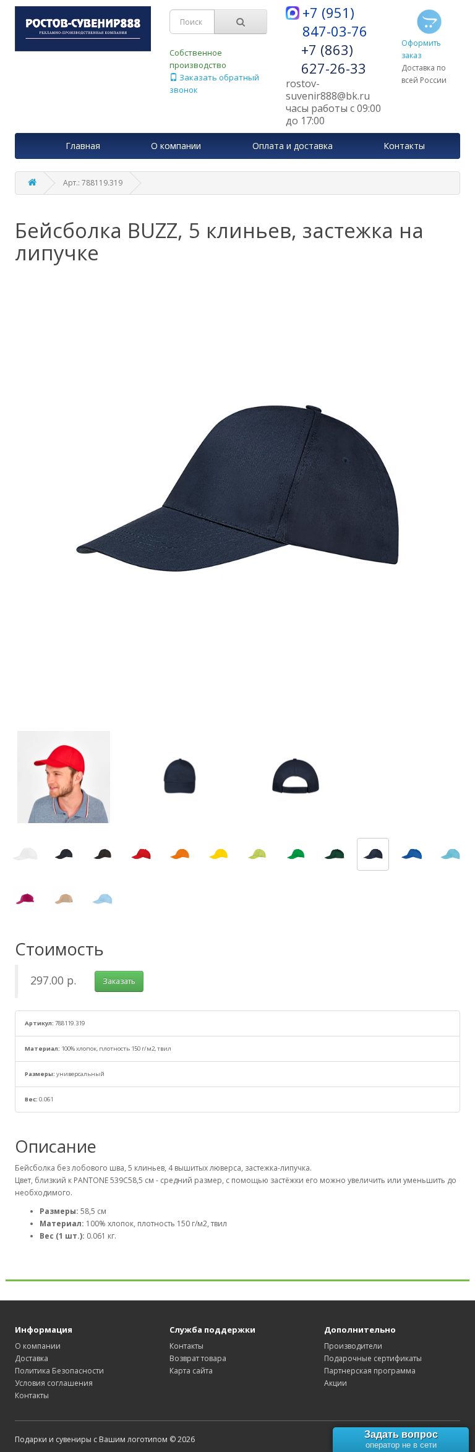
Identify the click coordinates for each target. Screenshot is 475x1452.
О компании (38, 1346)
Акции (335, 1383)
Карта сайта (191, 1370)
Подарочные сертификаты (373, 1358)
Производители (353, 1346)
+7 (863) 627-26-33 (333, 58)
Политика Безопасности (59, 1370)
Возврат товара (197, 1358)
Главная (83, 146)
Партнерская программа (370, 1370)
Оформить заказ (421, 49)
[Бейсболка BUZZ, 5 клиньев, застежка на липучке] (25, 854)
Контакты (32, 1395)
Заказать (119, 981)
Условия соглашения (54, 1383)
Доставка (31, 1358)
